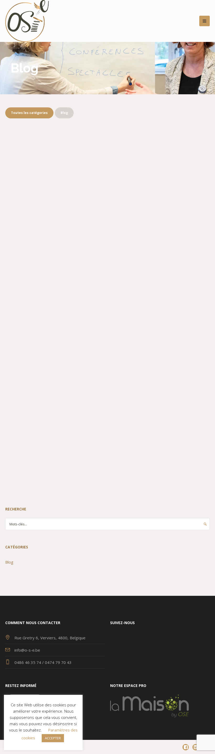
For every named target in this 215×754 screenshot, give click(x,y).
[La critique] (55, 403)
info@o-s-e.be (27, 650)
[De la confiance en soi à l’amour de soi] (159, 288)
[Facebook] (185, 747)
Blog (27, 235)
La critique (28, 446)
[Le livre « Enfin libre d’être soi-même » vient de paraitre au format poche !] (55, 166)
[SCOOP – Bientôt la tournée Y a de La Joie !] (55, 288)
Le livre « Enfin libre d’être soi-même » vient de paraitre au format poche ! (54, 216)
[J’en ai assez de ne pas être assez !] (159, 166)
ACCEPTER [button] (53, 738)
